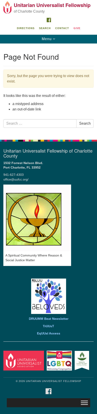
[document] (48, 89)
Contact (62, 28)
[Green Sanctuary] (83, 360)
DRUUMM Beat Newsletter (48, 318)
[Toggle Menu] (84, 402)
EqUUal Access (48, 333)
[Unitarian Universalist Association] (24, 360)
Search (45, 28)
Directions (26, 28)
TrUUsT (48, 326)
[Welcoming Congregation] (60, 360)
